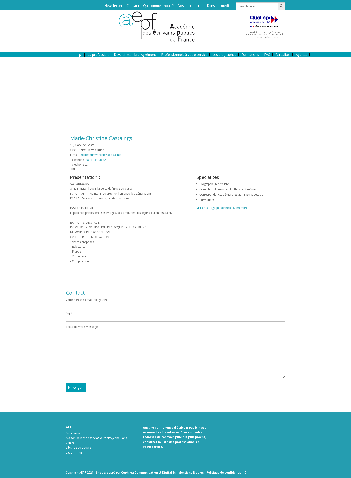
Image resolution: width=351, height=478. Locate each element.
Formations (250, 54)
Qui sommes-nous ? (158, 6)
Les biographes (224, 54)
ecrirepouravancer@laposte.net (100, 155)
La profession (98, 54)
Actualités (283, 54)
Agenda (301, 54)
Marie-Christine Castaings (101, 138)
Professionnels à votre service (184, 54)
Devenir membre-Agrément (135, 54)
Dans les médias (219, 6)
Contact (133, 6)
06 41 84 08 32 (96, 160)
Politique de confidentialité (226, 472)
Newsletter (113, 6)
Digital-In (169, 472)
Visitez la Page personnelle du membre (222, 208)
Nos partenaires (190, 6)
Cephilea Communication (139, 472)
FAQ (267, 54)
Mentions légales (191, 472)
